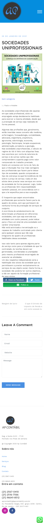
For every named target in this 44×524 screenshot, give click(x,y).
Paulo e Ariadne (10, 105)
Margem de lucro (9, 304)
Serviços (5, 461)
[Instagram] (5, 511)
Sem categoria (8, 99)
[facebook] (12, 511)
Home (4, 456)
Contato (5, 471)
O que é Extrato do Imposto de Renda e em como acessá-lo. (33, 306)
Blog (4, 466)
